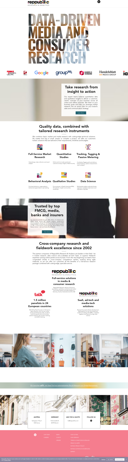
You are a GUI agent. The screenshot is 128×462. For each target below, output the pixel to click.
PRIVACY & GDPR (75, 443)
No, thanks (110, 459)
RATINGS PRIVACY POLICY (77, 446)
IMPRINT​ (73, 451)
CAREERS (46, 437)
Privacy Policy (7, 460)
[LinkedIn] (98, 1)
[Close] (126, 459)
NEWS (58, 434)
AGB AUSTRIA (74, 434)
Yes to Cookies (119, 459)
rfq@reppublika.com (73, 420)
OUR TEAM (47, 434)
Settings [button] (103, 459)
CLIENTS (58, 437)
